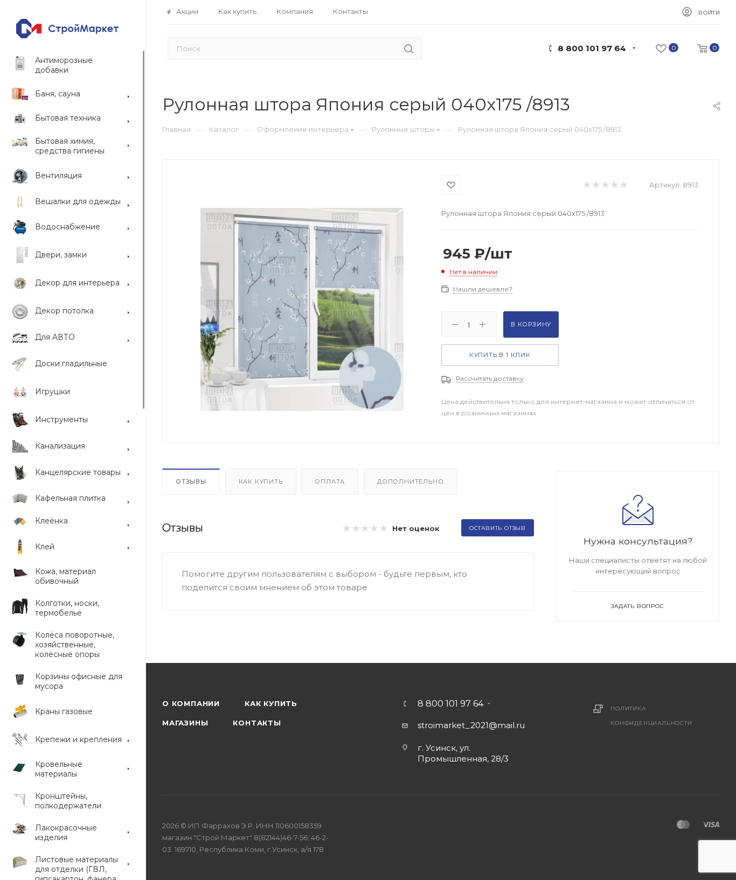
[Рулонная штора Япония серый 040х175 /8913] (302, 309)
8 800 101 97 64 (592, 48)
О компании (191, 703)
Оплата (330, 481)
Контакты (257, 722)
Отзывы (191, 481)
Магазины (185, 722)
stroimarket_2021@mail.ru (471, 725)
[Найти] (408, 48)
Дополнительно (410, 481)
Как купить (261, 481)
